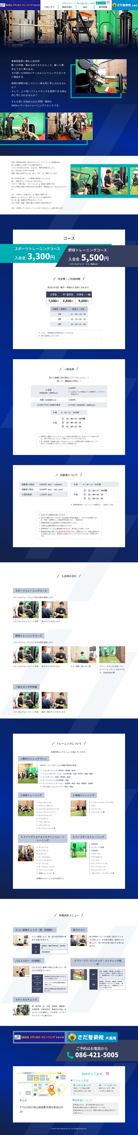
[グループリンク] (125, 5)
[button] (101, 3)
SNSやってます (92, 1074)
